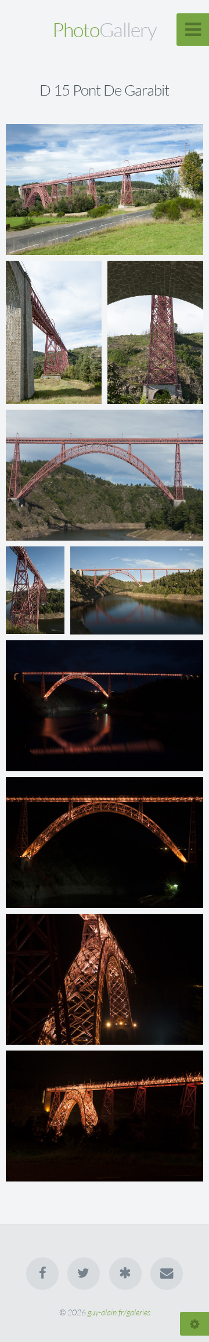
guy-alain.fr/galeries (119, 1312)
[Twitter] (83, 1273)
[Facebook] (42, 1273)
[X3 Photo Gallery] (125, 1273)
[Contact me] (166, 1273)
